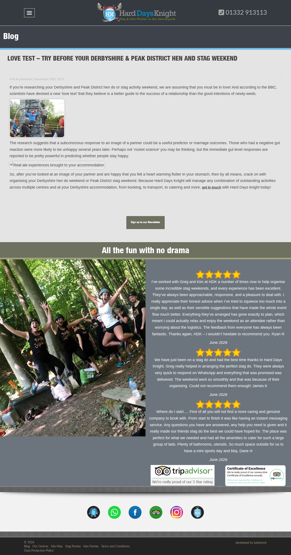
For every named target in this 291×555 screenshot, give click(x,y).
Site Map (57, 546)
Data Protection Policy (39, 550)
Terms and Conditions (115, 546)
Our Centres (40, 546)
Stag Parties (73, 546)
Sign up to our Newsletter (145, 222)
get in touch (211, 187)
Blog (27, 546)
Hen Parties (91, 546)
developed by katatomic (251, 542)
